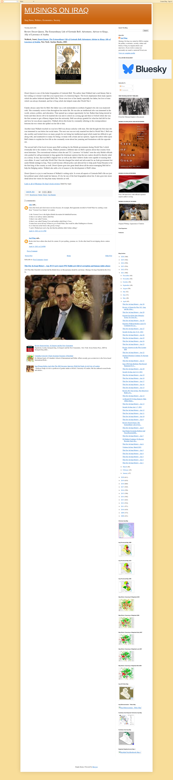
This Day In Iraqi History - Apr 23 (133, 344)
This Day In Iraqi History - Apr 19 (133, 375)
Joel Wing (32, 238)
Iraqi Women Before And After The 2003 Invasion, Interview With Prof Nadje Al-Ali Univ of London (67, 366)
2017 (123, 487)
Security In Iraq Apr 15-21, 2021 (133, 332)
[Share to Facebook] (49, 192)
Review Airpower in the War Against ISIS (134, 348)
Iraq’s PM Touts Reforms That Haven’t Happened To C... (135, 365)
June (124, 295)
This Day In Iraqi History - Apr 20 (133, 369)
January (125, 473)
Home (69, 256)
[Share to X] (47, 192)
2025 (123, 260)
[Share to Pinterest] (51, 192)
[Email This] (43, 192)
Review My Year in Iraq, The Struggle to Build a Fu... (135, 392)
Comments (124, 90)
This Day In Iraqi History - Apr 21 (133, 361)
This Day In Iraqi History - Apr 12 (133, 410)
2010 (123, 509)
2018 (123, 484)
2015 (123, 493)
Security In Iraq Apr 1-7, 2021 (132, 407)
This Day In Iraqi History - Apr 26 (133, 335)
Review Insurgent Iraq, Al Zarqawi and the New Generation (54, 345)
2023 (123, 266)
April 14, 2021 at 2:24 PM (37, 246)
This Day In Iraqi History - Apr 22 (133, 352)
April (125, 301)
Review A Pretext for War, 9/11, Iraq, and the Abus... (134, 308)
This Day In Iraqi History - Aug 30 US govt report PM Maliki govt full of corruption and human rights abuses (67, 265)
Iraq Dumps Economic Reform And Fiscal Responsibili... (134, 432)
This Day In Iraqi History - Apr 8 (133, 428)
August (125, 288)
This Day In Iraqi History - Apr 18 (133, 378)
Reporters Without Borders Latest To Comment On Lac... (134, 325)
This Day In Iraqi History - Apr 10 (133, 416)
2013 (123, 500)
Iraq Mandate (52, 195)
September (126, 285)
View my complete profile (127, 53)
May (124, 298)
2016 (123, 490)
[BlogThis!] (45, 192)
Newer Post (28, 256)
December (126, 275)
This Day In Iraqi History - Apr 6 (133, 444)
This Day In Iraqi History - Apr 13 (133, 404)
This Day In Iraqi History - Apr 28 (133, 320)
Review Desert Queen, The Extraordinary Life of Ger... (132, 424)
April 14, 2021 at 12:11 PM (37, 231)
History (45, 195)
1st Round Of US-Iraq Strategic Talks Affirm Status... (134, 400)
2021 (123, 273)
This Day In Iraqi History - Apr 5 (133, 450)
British (40, 195)
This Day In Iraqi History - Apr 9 (133, 419)
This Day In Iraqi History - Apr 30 (133, 304)
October (125, 282)
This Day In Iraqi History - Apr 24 (133, 341)
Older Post (108, 256)
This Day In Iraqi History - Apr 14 (133, 396)
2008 (123, 516)
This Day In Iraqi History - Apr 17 (133, 381)
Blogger (95, 767)
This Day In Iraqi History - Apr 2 (133, 460)
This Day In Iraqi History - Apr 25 (133, 338)
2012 (123, 503)
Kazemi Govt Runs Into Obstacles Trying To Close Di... (133, 316)
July (124, 292)
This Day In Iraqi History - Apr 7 (133, 436)
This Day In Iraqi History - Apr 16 (133, 384)
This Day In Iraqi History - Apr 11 (133, 413)
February (126, 470)
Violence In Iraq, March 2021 (132, 447)
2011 (123, 506)
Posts (123, 86)
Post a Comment (32, 251)
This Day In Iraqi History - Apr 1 (133, 463)
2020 (123, 477)
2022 (123, 269)
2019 (123, 480)
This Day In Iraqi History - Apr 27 (133, 329)
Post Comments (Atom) (40, 259)
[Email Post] (39, 192)
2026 (123, 256)
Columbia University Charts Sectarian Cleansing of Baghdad (54, 356)
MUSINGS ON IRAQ (56, 10)
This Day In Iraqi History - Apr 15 (133, 387)
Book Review (34, 195)
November (126, 279)
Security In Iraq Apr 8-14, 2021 (133, 372)
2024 (123, 263)
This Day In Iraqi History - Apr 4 (133, 453)
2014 (123, 496)
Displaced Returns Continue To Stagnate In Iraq (135, 356)
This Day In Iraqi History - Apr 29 (133, 312)
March (125, 467)
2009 (123, 513)
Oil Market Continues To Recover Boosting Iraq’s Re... (133, 440)
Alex (30, 204)
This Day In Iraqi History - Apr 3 (133, 456)
